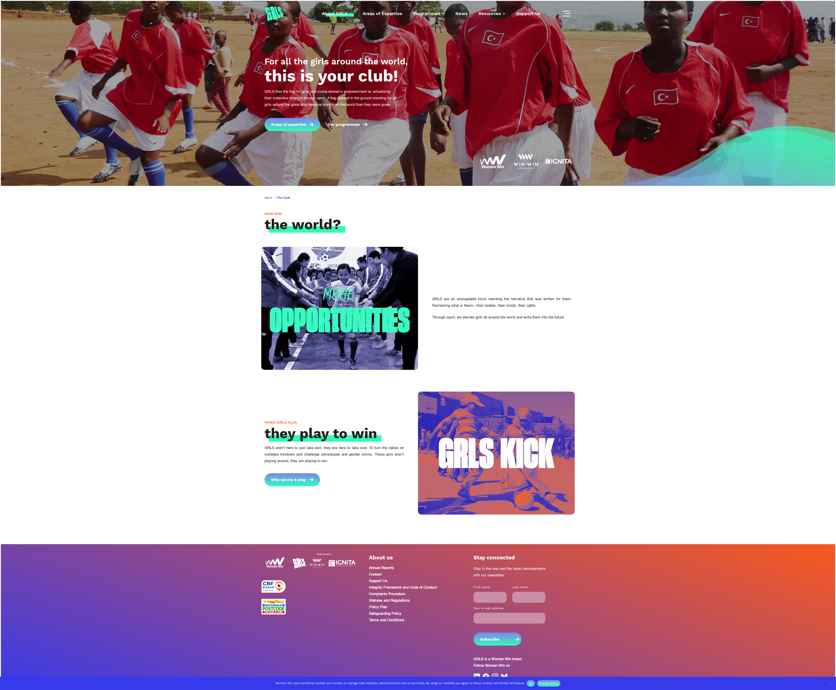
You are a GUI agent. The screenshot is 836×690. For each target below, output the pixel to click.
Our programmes (344, 124)
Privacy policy (548, 683)
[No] (830, 683)
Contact (375, 574)
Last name (520, 587)
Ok (531, 683)
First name (482, 587)
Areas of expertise (288, 124)
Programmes (426, 13)
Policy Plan (378, 607)
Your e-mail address (489, 608)
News (461, 13)
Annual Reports (381, 568)
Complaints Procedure (387, 594)
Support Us (528, 13)
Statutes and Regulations (389, 600)
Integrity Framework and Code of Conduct (403, 587)
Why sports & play (288, 479)
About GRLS (334, 13)
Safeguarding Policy (385, 614)
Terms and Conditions (386, 620)
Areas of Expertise (382, 13)
